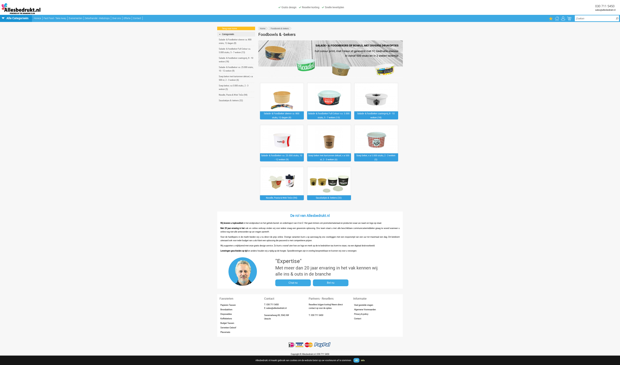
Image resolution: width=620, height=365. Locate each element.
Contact (137, 18)
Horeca (37, 18)
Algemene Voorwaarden (365, 309)
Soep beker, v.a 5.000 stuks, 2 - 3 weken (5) (233, 87)
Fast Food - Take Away (55, 18)
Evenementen (75, 18)
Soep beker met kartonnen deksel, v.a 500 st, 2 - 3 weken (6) (236, 78)
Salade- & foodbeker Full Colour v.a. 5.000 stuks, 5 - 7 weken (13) (235, 50)
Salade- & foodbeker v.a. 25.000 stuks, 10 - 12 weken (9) (236, 69)
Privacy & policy (361, 314)
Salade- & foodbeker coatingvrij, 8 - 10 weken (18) (236, 60)
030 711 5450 (272, 304)
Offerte (127, 18)
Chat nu (293, 282)
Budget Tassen (227, 323)
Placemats (225, 332)
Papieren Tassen (228, 304)
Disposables (226, 314)
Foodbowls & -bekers (280, 28)
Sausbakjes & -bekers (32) (231, 100)
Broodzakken (226, 309)
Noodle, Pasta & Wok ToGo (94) (233, 94)
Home (262, 28)
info (363, 360)
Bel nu (330, 282)
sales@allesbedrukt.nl (605, 9)
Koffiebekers (226, 318)
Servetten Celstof (228, 327)
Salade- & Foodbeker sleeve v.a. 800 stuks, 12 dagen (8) (235, 41)
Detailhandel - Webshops (97, 18)
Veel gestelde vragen (363, 304)
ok (356, 360)
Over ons (116, 18)
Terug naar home (229, 28)
